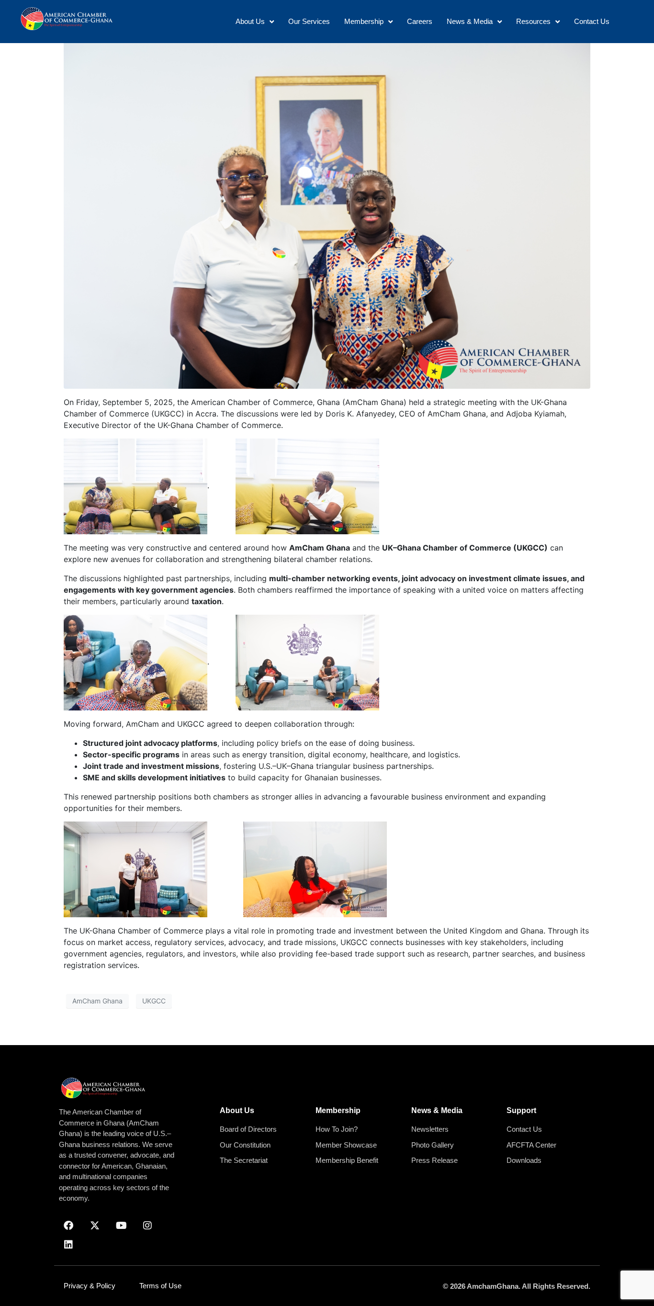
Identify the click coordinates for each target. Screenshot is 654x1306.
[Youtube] (121, 1225)
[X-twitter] (94, 1225)
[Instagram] (147, 1225)
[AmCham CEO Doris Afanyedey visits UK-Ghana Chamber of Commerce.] (327, 212)
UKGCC (154, 1001)
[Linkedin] (68, 1244)
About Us (237, 1110)
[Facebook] (68, 1225)
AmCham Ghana (97, 1001)
